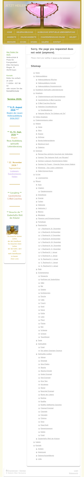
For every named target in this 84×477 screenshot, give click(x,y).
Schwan (43, 334)
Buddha (43, 401)
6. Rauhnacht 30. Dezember (51, 245)
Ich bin (38, 174)
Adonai (43, 357)
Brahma (43, 398)
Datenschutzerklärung (46, 455)
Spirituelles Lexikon (45, 354)
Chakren (41, 188)
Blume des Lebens (47, 395)
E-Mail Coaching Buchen (47, 103)
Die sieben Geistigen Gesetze (51, 351)
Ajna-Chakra (45, 364)
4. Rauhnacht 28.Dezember (50, 239)
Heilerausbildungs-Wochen (47, 80)
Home (38, 73)
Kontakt (38, 445)
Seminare (39, 151)
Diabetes (41, 147)
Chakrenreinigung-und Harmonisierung (51, 96)
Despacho (44, 276)
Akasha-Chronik (46, 371)
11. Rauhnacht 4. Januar (49, 262)
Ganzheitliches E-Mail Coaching (49, 100)
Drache (43, 296)
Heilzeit (38, 124)
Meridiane (41, 215)
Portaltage (42, 222)
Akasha (43, 367)
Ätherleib (44, 361)
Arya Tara (44, 381)
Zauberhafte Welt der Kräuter (49, 439)
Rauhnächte (42, 225)
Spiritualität (42, 344)
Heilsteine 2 (42, 208)
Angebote (39, 93)
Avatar (43, 388)
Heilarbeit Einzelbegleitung (47, 107)
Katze (43, 310)
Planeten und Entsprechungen (49, 218)
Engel (43, 347)
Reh (42, 327)
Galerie (38, 442)
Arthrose (41, 137)
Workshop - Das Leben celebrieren (50, 168)
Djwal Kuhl (44, 425)
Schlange (44, 330)
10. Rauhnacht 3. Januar (49, 259)
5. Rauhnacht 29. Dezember (51, 242)
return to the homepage (61, 58)
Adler (42, 283)
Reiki (39, 269)
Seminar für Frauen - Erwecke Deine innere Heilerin (56, 164)
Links (40, 459)
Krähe (43, 313)
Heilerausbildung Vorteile (47, 83)
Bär (42, 286)
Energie (40, 198)
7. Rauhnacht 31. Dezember (51, 249)
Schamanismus (43, 273)
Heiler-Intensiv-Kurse (45, 171)
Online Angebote (42, 117)
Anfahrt (41, 449)
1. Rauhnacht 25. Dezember (51, 229)
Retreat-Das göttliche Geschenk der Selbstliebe (55, 154)
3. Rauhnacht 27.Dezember (50, 235)
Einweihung (42, 195)
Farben (40, 201)
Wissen (38, 181)
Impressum (42, 452)
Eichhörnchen (45, 293)
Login (76, 471)
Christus (43, 418)
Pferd (43, 320)
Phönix (43, 323)
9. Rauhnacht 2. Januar (49, 256)
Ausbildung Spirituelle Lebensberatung (49, 90)
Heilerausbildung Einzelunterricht (49, 86)
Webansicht (73, 473)
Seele (40, 340)
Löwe (42, 317)
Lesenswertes (43, 178)
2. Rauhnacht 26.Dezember (50, 232)
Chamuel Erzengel (47, 408)
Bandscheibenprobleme (46, 140)
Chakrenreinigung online (44, 120)
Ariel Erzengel (45, 378)
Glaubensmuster (46, 191)
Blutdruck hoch (43, 144)
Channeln (44, 411)
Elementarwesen (46, 428)
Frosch (43, 303)
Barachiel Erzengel (47, 391)
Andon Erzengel (46, 374)
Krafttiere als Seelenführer (50, 279)
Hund (42, 306)
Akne (40, 130)
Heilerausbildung (41, 76)
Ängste (40, 134)
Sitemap (22, 471)
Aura (39, 185)
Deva (42, 422)
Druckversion (13, 471)
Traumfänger (45, 337)
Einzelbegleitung (46, 110)
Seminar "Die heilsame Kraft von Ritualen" (53, 157)
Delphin (43, 289)
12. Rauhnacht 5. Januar (49, 266)
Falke (42, 300)
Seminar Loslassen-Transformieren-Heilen (52, 161)
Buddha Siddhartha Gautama (51, 405)
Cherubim (44, 415)
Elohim (43, 432)
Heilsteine (41, 205)
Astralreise (44, 384)
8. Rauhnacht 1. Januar (49, 252)
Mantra (40, 212)
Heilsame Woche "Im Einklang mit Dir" (52, 113)
